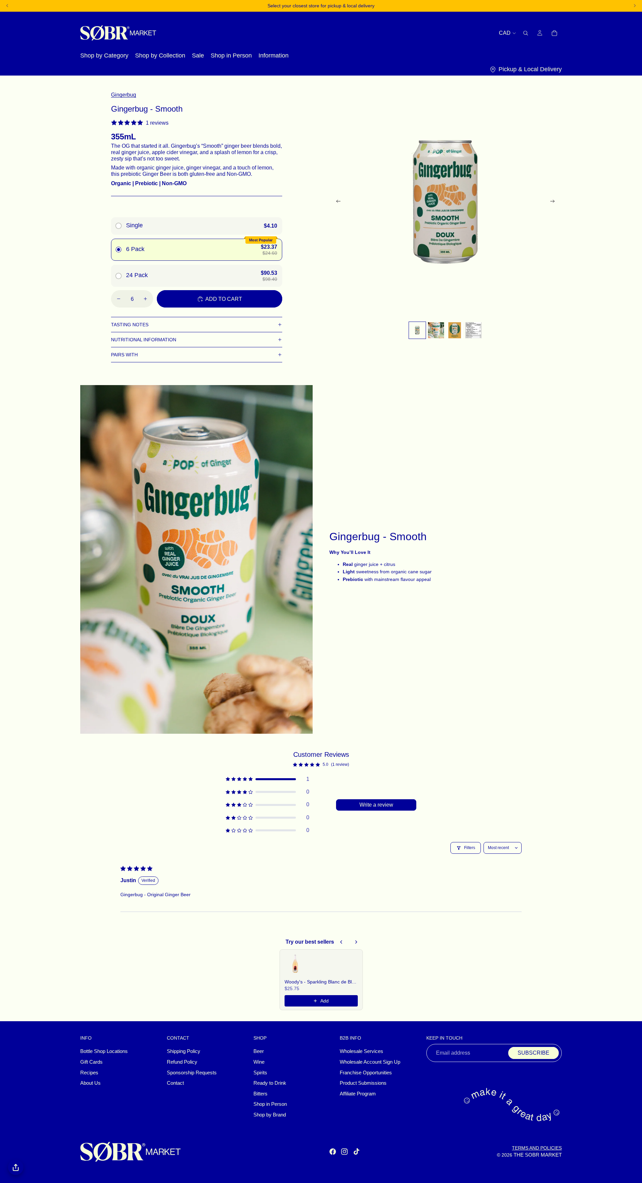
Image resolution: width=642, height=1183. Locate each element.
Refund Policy (182, 1062)
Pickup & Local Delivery (530, 69)
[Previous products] (341, 942)
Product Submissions (363, 1083)
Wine (258, 1062)
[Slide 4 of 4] (473, 330)
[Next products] (356, 942)
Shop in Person (270, 1104)
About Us (90, 1083)
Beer (258, 1051)
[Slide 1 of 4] (417, 330)
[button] (267, 779)
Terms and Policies (537, 1148)
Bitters (260, 1093)
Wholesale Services (361, 1051)
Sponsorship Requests (192, 1072)
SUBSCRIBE (533, 1053)
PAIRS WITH (124, 354)
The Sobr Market (538, 1155)
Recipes (89, 1072)
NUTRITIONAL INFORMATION (143, 339)
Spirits (260, 1072)
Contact (175, 1083)
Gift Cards (91, 1062)
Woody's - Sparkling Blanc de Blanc (321, 981)
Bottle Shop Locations (104, 1051)
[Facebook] (333, 1152)
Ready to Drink (269, 1083)
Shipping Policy (183, 1051)
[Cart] (554, 32)
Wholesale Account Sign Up (370, 1062)
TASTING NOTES (129, 324)
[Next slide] (554, 202)
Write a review (376, 805)
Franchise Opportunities (366, 1072)
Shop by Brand (269, 1114)
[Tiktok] (356, 1152)
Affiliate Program (358, 1093)
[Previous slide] (336, 202)
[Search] (525, 32)
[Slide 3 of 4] (455, 330)
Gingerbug (123, 95)
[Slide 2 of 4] (436, 330)
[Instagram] (344, 1152)
